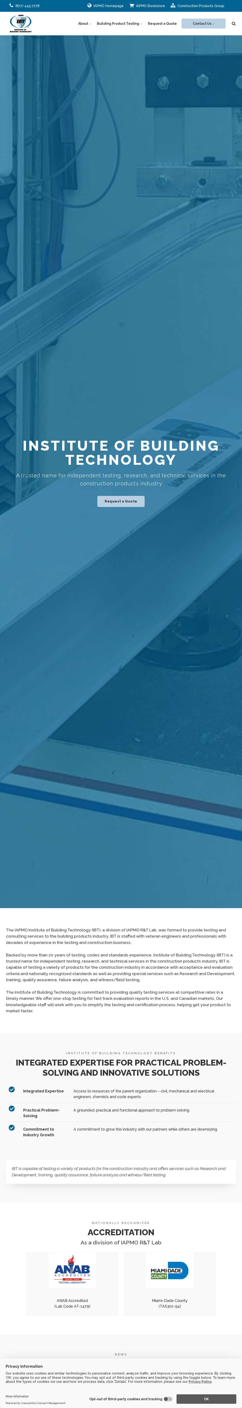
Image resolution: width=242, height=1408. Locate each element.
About (83, 23)
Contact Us (202, 23)
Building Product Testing (118, 23)
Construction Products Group (200, 6)
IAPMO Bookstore (150, 6)
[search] (233, 23)
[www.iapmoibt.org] (20, 23)
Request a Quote (162, 23)
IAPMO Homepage (108, 6)
